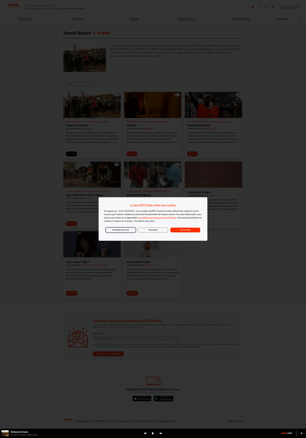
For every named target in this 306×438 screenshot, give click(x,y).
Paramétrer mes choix (120, 230)
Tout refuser (153, 230)
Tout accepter (185, 230)
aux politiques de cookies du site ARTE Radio (157, 217)
